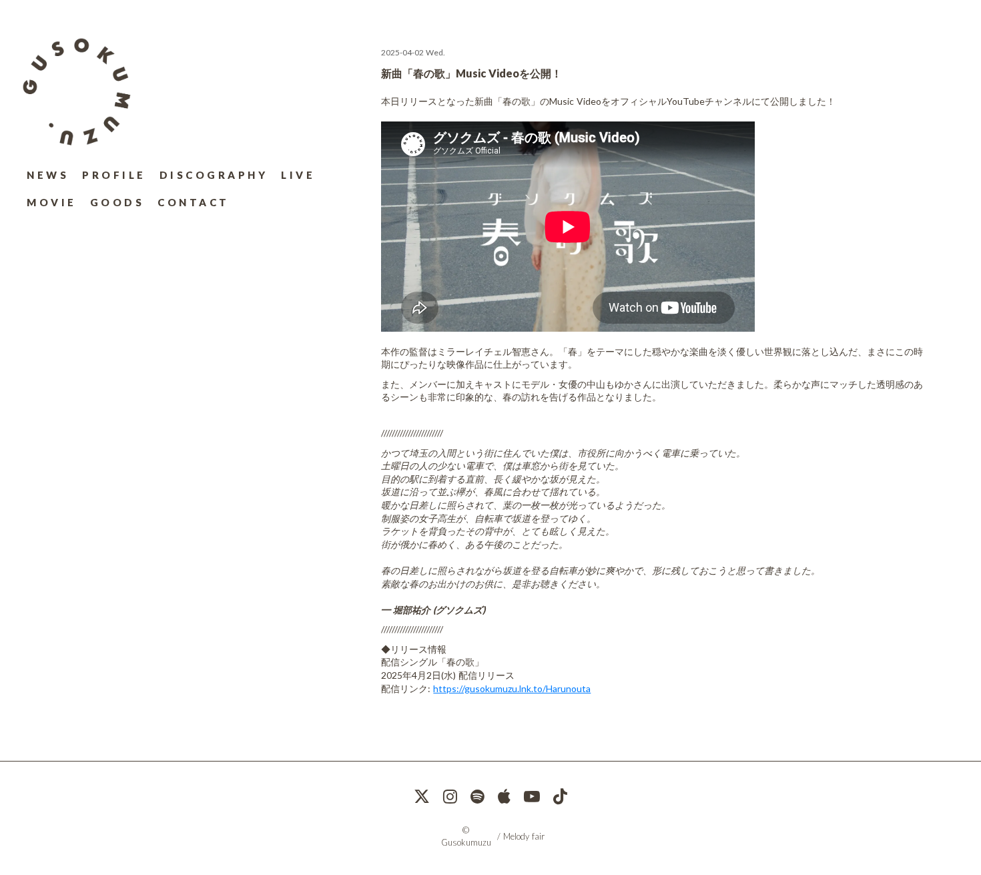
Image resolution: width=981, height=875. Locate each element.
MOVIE (52, 202)
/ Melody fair (521, 836)
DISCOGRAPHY (213, 175)
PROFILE (114, 175)
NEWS (48, 175)
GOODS (117, 202)
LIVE (298, 175)
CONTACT (193, 202)
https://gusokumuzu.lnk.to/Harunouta (512, 688)
